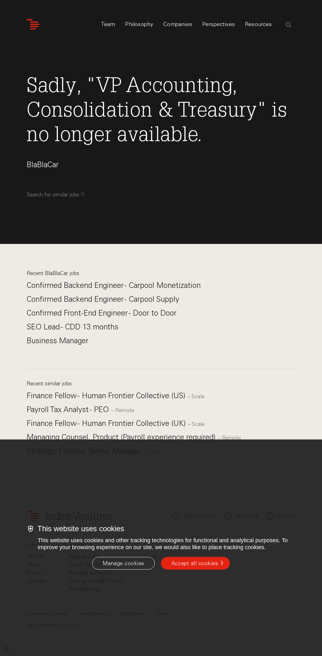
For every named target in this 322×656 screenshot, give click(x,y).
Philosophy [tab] (139, 24)
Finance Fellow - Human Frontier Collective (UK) (107, 423)
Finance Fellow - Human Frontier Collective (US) (107, 395)
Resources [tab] (258, 24)
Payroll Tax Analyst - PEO (69, 409)
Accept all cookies (194, 563)
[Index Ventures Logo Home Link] (33, 24)
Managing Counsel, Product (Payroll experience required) (122, 437)
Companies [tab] (177, 24)
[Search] (288, 25)
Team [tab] (108, 24)
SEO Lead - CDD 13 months (72, 326)
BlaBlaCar (42, 164)
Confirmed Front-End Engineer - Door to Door (101, 312)
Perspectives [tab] (218, 24)
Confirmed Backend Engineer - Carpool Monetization (114, 285)
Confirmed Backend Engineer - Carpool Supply (103, 299)
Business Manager (57, 340)
